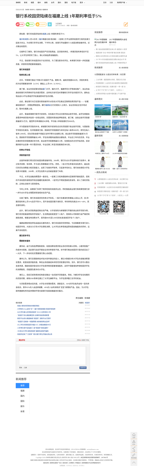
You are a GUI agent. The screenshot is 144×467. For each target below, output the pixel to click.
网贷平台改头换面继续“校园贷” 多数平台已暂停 (34, 318)
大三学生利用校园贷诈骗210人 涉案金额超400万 (34, 325)
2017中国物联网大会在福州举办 (118, 41)
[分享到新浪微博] (20, 24)
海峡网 (18, 2)
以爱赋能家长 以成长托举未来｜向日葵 (110, 74)
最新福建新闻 (123, 32)
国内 (59, 2)
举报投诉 (78, 463)
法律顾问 (71, 463)
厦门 (44, 89)
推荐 (22, 385)
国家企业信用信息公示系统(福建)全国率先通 (111, 56)
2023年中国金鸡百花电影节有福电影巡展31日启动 (119, 154)
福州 (39, 2)
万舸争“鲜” (98, 117)
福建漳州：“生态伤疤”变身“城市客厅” (119, 117)
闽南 (45, 2)
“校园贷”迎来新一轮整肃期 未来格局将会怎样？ (34, 321)
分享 (50, 24)
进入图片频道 (123, 99)
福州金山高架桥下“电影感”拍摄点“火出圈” (102, 132)
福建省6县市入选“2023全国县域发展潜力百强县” (102, 169)
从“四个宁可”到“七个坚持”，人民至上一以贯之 (113, 195)
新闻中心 (32, 9)
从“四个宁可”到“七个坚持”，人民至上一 (110, 90)
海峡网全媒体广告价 (56, 463)
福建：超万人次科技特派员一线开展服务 (119, 169)
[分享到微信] (30, 24)
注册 (111, 2)
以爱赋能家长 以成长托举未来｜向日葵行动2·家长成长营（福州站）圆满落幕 (113, 179)
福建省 (48, 105)
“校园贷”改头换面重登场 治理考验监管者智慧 (33, 315)
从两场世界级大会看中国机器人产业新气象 (111, 93)
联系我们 (65, 463)
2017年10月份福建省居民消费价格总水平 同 (111, 59)
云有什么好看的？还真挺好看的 (119, 132)
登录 (20, 367)
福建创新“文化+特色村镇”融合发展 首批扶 (110, 53)
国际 (66, 2)
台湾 (52, 2)
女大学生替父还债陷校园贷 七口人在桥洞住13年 (34, 312)
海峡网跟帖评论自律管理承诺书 (91, 463)
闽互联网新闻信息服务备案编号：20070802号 (94, 457)
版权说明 (46, 463)
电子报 (73, 2)
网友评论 (22, 340)
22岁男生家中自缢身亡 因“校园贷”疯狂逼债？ (33, 328)
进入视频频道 (123, 136)
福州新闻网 (23, 39)
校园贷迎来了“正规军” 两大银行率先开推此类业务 (34, 334)
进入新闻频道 (123, 68)
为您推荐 (58, 23)
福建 (32, 2)
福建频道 (39, 9)
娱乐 (22, 406)
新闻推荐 (21, 379)
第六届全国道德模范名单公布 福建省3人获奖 (111, 49)
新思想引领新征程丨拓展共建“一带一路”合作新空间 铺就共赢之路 (113, 192)
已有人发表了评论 (83, 340)
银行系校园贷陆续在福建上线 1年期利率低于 (111, 63)
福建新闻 (45, 9)
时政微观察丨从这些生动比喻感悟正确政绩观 (111, 83)
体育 (22, 411)
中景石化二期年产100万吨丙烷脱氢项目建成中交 (102, 154)
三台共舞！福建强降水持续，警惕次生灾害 (111, 80)
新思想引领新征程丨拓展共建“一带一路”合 (111, 86)
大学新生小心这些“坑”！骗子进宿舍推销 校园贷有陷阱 (36, 309)
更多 (81, 2)
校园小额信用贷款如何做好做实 (28, 306)
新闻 (25, 2)
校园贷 (87, 303)
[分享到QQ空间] (41, 24)
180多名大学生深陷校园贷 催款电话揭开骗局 (32, 331)
